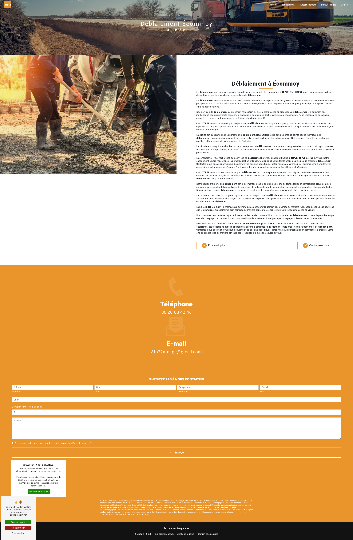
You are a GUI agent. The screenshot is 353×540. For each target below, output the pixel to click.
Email (263, 391)
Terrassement (288, 4)
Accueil (273, 4)
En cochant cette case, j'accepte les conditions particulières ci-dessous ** (53, 443)
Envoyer (179, 452)
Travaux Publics (328, 4)
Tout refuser (18, 527)
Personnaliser (18, 533)
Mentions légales (185, 534)
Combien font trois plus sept (27, 406)
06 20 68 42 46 (176, 312)
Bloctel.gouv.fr (239, 512)
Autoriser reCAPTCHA (38, 491)
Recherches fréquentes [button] (176, 528)
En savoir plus (217, 245)
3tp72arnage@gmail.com (176, 351)
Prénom (16, 391)
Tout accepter (18, 522)
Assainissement (308, 4)
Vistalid (140, 534)
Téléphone (182, 391)
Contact (344, 4)
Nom (96, 391)
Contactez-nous (319, 245)
